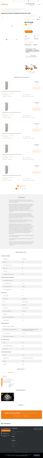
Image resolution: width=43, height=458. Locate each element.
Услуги (13, 436)
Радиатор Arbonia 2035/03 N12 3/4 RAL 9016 (11, 133)
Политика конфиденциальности (18, 431)
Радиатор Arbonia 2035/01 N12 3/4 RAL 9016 (11, 91)
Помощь (13, 440)
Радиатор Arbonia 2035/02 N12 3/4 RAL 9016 (11, 112)
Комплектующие (31, 71)
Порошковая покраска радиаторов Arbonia (33, 56)
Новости (13, 430)
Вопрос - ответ (14, 443)
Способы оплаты (28, 44)
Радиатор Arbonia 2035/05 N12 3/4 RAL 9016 (11, 175)
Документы (14, 434)
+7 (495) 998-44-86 (30, 3)
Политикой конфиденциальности (22, 455)
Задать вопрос (26, 415)
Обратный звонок (5, 430)
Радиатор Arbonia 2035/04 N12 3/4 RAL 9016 (11, 154)
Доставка (35, 44)
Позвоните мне (17, 415)
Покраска (13, 438)
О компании (14, 428)
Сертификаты (14, 432)
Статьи (13, 444)
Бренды (13, 446)
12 (24, 188)
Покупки (13, 442)
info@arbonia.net (6, 433)
